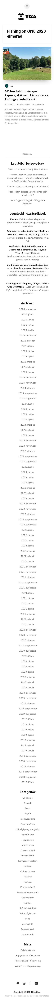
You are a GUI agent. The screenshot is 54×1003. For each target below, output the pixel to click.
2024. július (28, 403)
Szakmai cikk (27, 897)
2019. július (28, 719)
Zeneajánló (27, 924)
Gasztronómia (28, 824)
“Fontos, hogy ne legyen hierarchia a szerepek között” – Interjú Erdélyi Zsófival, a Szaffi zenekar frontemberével (27, 178)
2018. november (27, 761)
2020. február (28, 682)
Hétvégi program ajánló (27, 829)
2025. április (27, 356)
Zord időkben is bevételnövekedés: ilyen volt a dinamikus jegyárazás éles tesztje (27, 256)
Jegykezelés (28, 839)
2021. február (28, 619)
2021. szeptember (27, 582)
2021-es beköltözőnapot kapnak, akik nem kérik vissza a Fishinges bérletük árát (26, 95)
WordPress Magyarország (28, 966)
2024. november (27, 382)
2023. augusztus (27, 461)
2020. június (27, 661)
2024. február (28, 430)
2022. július (28, 530)
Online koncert (27, 871)
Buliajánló (28, 797)
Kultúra (27, 866)
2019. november (27, 698)
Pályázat (28, 876)
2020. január (27, 687)
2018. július (28, 782)
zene (27, 918)
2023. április (27, 482)
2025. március (27, 361)
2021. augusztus (27, 587)
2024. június (27, 409)
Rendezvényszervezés (28, 892)
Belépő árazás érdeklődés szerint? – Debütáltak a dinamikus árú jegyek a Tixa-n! (27, 275)
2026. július (28, 314)
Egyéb (28, 813)
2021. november (27, 572)
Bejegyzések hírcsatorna (28, 955)
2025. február (28, 367)
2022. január (27, 561)
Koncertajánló (27, 855)
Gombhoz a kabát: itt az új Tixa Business (28, 169)
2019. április (27, 734)
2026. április (27, 330)
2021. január (27, 624)
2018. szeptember (27, 771)
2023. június (27, 472)
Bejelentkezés (27, 950)
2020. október (27, 640)
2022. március (27, 551)
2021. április (27, 608)
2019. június (27, 724)
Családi (27, 803)
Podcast (28, 882)
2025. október (27, 340)
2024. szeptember (27, 393)
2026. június (27, 319)
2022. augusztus (27, 524)
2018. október (27, 766)
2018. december (27, 756)
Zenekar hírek (27, 929)
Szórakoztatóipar (27, 908)
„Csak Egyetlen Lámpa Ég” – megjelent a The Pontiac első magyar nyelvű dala (27, 290)
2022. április (27, 545)
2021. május (27, 603)
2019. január (27, 750)
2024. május (27, 414)
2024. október (27, 388)
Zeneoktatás (27, 934)
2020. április (27, 671)
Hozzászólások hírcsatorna (28, 960)
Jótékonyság (28, 845)
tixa (11, 86)
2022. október (27, 514)
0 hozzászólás (38, 104)
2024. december (27, 377)
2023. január (27, 498)
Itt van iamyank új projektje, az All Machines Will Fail (27, 238)
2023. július (28, 466)
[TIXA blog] (27, 25)
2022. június (27, 535)
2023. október (27, 451)
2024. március (27, 424)
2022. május (27, 540)
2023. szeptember (27, 456)
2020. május (27, 666)
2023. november (27, 445)
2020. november (27, 635)
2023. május (27, 477)
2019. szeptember (27, 708)
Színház (27, 903)
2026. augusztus (27, 309)
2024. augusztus (27, 398)
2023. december (27, 440)
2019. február (28, 745)
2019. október (27, 703)
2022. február (28, 556)
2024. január (27, 435)
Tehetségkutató (28, 913)
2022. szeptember (27, 519)
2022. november (27, 508)
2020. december (27, 629)
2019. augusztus (27, 713)
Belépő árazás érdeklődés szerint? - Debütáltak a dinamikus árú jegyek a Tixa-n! (27, 250)
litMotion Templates (39, 995)
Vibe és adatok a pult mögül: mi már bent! (27, 186)
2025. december (27, 335)
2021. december (27, 566)
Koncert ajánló (27, 850)
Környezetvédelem (27, 860)
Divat (27, 808)
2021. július (28, 593)
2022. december (27, 503)
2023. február (28, 493)
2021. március (27, 614)
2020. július (28, 656)
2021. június (27, 598)
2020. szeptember (27, 645)
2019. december (27, 692)
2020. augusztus (27, 650)
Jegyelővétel (27, 834)
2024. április (27, 419)
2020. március (27, 677)
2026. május (27, 325)
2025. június (27, 351)
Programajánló (27, 887)
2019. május (27, 729)
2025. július (28, 346)
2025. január (27, 372)
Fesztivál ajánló (23, 104)
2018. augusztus (27, 777)
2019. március (27, 740)
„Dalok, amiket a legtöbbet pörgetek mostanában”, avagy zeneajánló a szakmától (28, 223)
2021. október (27, 577)
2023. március (27, 487)
